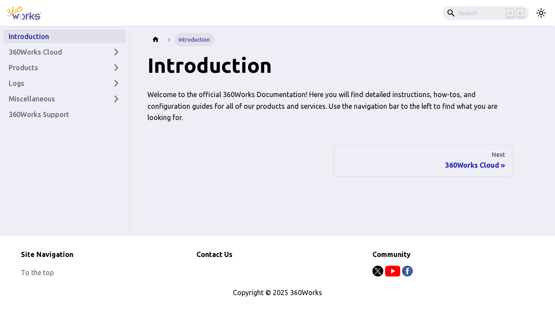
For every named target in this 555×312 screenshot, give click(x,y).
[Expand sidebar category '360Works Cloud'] (116, 52)
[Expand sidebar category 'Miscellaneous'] (116, 99)
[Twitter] (378, 274)
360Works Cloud (35, 52)
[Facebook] (407, 274)
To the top (37, 272)
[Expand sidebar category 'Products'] (116, 68)
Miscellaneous (32, 99)
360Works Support (39, 114)
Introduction (29, 36)
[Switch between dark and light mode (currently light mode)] (541, 13)
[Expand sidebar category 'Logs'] (116, 83)
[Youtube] (393, 274)
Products (23, 68)
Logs (16, 83)
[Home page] (155, 39)
